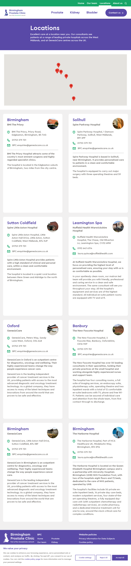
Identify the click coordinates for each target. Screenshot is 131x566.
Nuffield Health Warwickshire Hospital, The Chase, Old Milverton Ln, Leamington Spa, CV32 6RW (95, 240)
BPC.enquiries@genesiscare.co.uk (30, 145)
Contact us (115, 13)
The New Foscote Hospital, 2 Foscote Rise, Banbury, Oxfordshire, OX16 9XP (96, 341)
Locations (105, 3)
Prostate (57, 12)
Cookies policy (86, 542)
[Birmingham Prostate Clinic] (14, 12)
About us (117, 3)
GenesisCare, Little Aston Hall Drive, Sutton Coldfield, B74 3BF (31, 442)
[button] (61, 72)
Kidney (75, 12)
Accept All (120, 558)
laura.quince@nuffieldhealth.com (95, 253)
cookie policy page (32, 559)
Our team (92, 3)
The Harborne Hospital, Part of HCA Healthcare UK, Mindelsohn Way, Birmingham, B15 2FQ (96, 444)
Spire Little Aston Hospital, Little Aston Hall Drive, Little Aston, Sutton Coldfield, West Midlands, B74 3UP (31, 238)
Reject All (103, 558)
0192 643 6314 (84, 248)
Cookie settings (85, 558)
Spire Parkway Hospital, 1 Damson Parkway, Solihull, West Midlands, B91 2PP (95, 135)
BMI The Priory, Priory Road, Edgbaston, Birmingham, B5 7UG (29, 133)
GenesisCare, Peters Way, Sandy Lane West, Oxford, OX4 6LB (29, 339)
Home (81, 3)
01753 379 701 (19, 140)
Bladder (92, 12)
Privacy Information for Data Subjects (97, 539)
